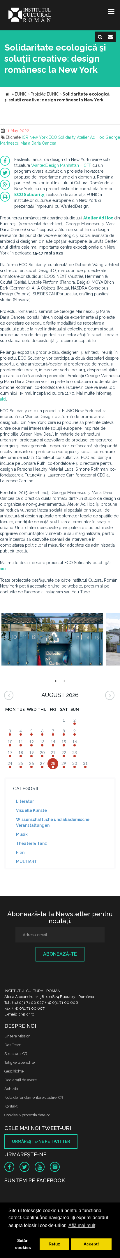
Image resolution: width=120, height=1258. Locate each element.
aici (3, 399)
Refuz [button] (54, 1244)
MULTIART (26, 861)
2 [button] (64, 681)
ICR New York (34, 137)
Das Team (13, 1045)
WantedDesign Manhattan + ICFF (61, 165)
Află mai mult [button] (81, 1225)
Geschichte (14, 1071)
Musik (22, 834)
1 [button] (56, 681)
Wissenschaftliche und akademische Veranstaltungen (52, 822)
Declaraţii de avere (20, 1080)
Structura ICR (15, 1053)
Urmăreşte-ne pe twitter (41, 1141)
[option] (52, 640)
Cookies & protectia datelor (27, 1115)
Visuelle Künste (31, 810)
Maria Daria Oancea (38, 143)
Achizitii (11, 1089)
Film (20, 852)
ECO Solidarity (62, 137)
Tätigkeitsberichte (19, 1062)
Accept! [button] (91, 1244)
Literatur (25, 801)
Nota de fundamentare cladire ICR (33, 1097)
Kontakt (10, 1106)
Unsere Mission (17, 1036)
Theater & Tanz (31, 843)
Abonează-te (60, 954)
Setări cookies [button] (23, 1244)
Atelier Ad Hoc (90, 137)
